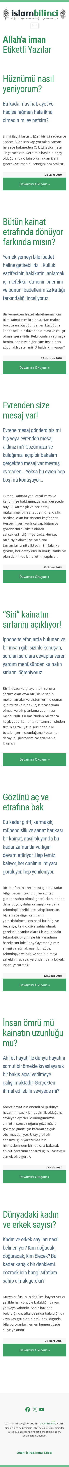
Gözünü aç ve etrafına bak (26, 802)
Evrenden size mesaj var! (26, 410)
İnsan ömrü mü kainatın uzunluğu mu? (33, 1032)
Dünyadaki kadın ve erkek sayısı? (31, 1219)
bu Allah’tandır (47, 1423)
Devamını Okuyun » (34, 184)
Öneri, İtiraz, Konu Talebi (34, 1453)
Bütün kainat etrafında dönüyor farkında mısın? (33, 231)
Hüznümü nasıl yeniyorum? (28, 83)
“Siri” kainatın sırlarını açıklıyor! (32, 619)
